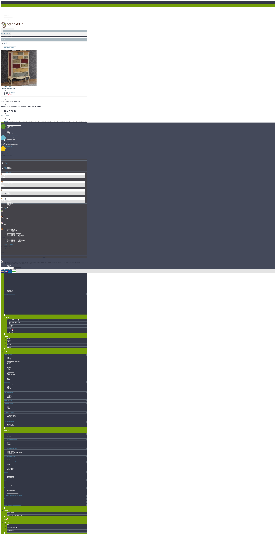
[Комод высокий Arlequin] (19, 85)
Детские (6, 121)
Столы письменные (10, 99)
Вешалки (8, 464)
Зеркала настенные (10, 476)
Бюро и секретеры (10, 100)
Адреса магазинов (10, 531)
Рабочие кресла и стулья (11, 128)
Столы (8, 127)
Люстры (11, 320)
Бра (10, 323)
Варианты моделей (10, 137)
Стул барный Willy (10, 291)
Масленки (8, 366)
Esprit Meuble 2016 (4, 218)
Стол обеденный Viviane (11, 231)
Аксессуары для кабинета (10, 439)
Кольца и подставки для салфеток (13, 361)
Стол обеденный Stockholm (12, 230)
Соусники (8, 375)
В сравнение (11, 119)
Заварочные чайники (10, 384)
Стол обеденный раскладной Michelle (14, 241)
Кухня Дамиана (9, 198)
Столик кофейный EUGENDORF (7, 184)
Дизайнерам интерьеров (12, 528)
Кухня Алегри (9, 193)
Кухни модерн (7, 172)
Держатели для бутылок (11, 416)
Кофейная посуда (8, 392)
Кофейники (9, 395)
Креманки (8, 363)
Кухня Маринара (10, 203)
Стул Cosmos (9, 265)
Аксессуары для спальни (10, 456)
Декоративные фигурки (11, 490)
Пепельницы (9, 444)
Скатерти (8, 341)
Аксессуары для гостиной (10, 434)
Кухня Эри (8, 169)
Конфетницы (9, 362)
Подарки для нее (10, 513)
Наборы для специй (10, 425)
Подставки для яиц (10, 372)
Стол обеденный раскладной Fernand (14, 239)
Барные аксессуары (9, 412)
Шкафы (8, 131)
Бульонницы (9, 358)
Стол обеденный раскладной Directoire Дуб (15, 236)
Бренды (5, 168)
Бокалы (8, 406)
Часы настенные (10, 482)
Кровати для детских (10, 123)
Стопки (8, 409)
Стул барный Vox (10, 290)
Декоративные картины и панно (12, 493)
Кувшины (8, 364)
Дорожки (8, 340)
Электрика (9, 329)
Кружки (8, 386)
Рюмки (8, 407)
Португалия (13, 92)
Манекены (8, 459)
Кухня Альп (9, 194)
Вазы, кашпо (9, 436)
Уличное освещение (11, 328)
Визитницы (8, 442)
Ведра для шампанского (11, 415)
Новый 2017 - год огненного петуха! (8, 224)
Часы (5, 480)
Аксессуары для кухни (9, 294)
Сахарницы (8, 387)
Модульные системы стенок (12, 106)
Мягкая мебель (7, 86)
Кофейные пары (10, 396)
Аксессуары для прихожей (10, 448)
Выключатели (12, 331)
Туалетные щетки (10, 469)
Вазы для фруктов (10, 359)
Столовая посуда (8, 354)
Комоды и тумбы (10, 126)
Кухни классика (8, 146)
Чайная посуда (7, 382)
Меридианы (9, 90)
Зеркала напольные (10, 474)
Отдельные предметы (11, 108)
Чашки (8, 389)
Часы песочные (9, 485)
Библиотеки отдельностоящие (12, 104)
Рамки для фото (10, 491)
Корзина (5, 167)
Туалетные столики (10, 129)
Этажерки (8, 379)
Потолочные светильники (14, 322)
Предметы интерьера (9, 487)
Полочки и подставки (9, 498)
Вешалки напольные (10, 451)
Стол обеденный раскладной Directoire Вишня (15, 235)
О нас (8, 524)
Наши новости (9, 526)
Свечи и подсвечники (9, 502)
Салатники (8, 373)
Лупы (7, 443)
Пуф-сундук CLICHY (5, 192)
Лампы (10, 326)
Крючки (8, 467)
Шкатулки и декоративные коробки (13, 495)
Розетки (11, 332)
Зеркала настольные (10, 477)
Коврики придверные (10, 453)
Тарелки (8, 378)
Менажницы (9, 367)
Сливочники (9, 397)
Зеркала (6, 472)
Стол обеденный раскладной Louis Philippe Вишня (16, 240)
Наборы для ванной (10, 468)
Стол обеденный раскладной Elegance (14, 237)
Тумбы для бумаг (10, 103)
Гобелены (9, 343)
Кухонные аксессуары (9, 421)
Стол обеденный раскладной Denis (13, 234)
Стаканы (8, 408)
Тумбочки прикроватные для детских (14, 125)
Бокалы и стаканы (8, 403)
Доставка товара (10, 530)
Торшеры (11, 325)
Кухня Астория (9, 197)
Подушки (8, 338)
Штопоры (8, 418)
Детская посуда (8, 400)
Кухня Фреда (9, 205)
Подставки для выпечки (11, 370)
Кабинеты (6, 96)
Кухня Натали (9, 204)
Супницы (8, 377)
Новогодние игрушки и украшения (12, 505)
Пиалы (8, 368)
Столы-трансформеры (5, 230)
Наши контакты (7, 164)
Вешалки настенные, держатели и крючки (14, 452)
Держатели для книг (10, 445)
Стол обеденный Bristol (11, 229)
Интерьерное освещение (12, 319)
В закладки (4, 119)
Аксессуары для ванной (10, 461)
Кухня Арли (9, 195)
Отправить (18, 267)
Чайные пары (9, 388)
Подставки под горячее (11, 426)
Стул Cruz (8, 266)
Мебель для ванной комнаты (11, 135)
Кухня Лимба (9, 202)
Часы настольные (10, 484)
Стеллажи (8, 132)
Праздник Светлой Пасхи (6, 212)
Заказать (5, 115)
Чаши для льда (9, 417)
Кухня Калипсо (9, 199)
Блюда (8, 357)
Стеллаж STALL (4, 175)
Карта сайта (6, 166)
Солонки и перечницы (11, 374)
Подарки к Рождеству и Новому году (14, 515)
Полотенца (9, 344)
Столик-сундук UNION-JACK (6, 200)
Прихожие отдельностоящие (12, 113)
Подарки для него (10, 512)
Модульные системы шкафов (12, 117)
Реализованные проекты (12, 527)
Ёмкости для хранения (11, 424)
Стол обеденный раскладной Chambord (14, 233)
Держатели (9, 465)
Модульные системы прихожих (12, 114)
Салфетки (9, 347)
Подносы (8, 369)
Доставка (6, 163)
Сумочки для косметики (12, 345)
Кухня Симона (9, 168)
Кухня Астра (9, 167)
